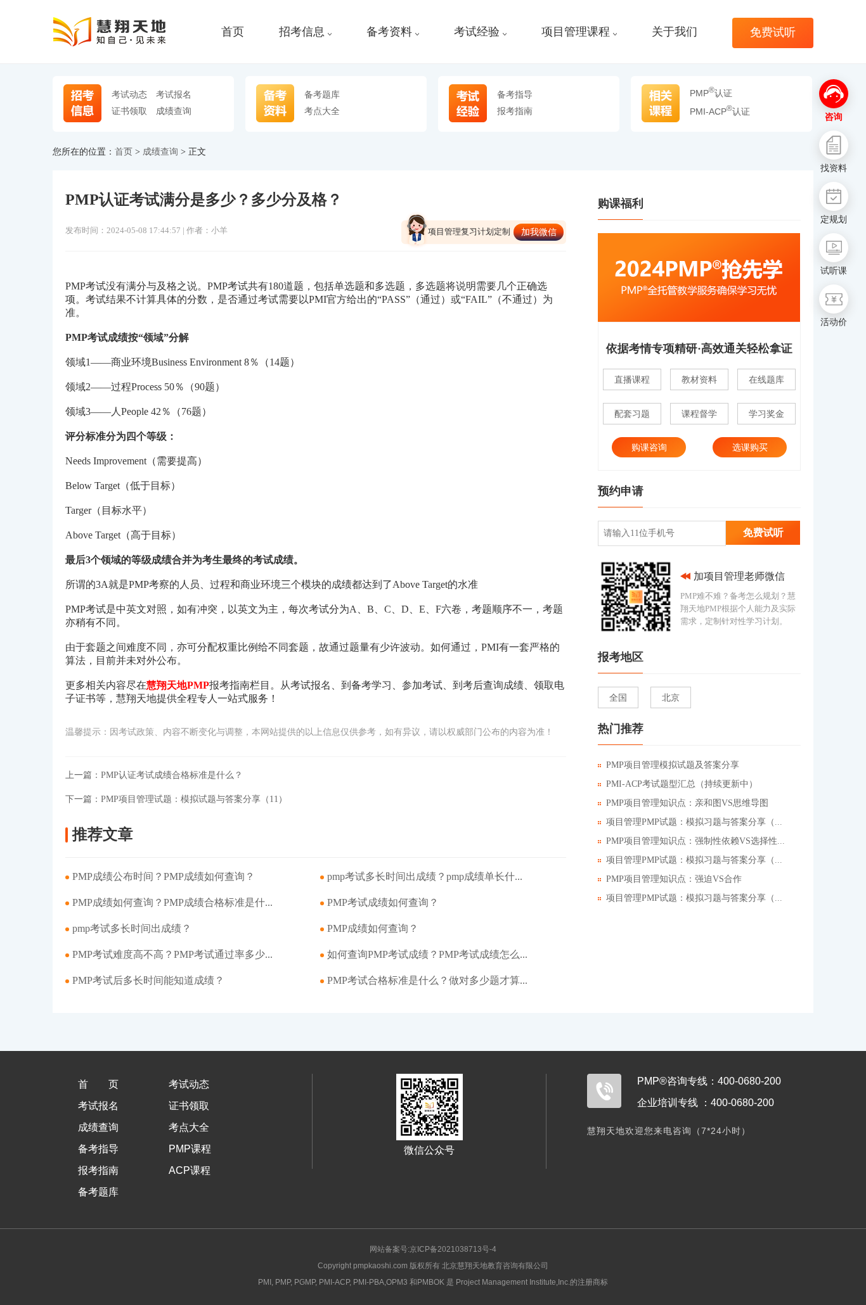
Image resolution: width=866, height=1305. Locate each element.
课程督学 (699, 414)
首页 (232, 32)
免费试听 (773, 33)
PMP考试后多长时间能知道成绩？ (148, 980)
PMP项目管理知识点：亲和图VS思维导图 (687, 803)
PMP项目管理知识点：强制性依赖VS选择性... (695, 841)
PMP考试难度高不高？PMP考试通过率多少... (172, 954)
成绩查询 (173, 111)
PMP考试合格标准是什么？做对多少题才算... (427, 980)
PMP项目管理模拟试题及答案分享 (672, 765)
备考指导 (515, 94)
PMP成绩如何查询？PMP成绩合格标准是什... (172, 902)
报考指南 (515, 111)
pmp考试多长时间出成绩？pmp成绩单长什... (424, 876)
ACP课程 (189, 1170)
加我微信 (539, 232)
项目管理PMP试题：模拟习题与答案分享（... (694, 822)
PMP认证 (711, 93)
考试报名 (173, 94)
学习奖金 (766, 414)
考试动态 (129, 94)
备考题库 (322, 94)
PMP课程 (190, 1148)
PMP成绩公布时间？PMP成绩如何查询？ (163, 876)
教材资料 (699, 379)
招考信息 (302, 32)
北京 (671, 697)
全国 (618, 697)
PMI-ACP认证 (720, 111)
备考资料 (389, 32)
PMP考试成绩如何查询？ (383, 902)
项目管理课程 (575, 32)
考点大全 (322, 111)
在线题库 (766, 379)
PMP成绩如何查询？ (372, 928)
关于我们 (674, 32)
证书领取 (129, 111)
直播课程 (632, 379)
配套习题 (632, 414)
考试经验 (477, 32)
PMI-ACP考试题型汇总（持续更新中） (682, 784)
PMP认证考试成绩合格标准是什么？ (154, 775)
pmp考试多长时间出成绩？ (131, 928)
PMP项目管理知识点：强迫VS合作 (674, 879)
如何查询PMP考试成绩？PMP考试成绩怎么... (427, 954)
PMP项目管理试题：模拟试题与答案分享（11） (176, 799)
